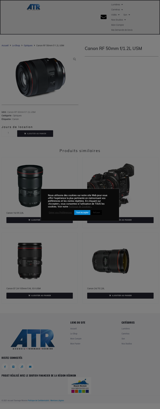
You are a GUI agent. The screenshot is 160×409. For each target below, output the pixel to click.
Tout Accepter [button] (82, 212)
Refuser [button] (96, 212)
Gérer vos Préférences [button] (60, 212)
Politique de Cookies (80, 206)
